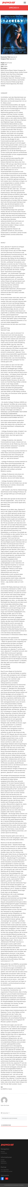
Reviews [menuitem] (3, 1151)
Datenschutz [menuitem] (4, 1163)
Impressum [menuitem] (3, 1161)
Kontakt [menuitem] (2, 1159)
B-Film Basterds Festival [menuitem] (6, 1171)
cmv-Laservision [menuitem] (5, 1169)
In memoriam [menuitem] (4, 1153)
